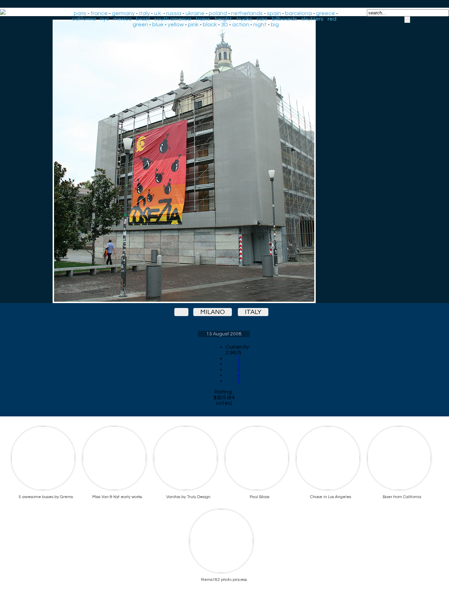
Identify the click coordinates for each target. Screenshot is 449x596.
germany (123, 13)
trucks (244, 19)
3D (224, 24)
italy (144, 13)
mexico (122, 19)
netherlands (247, 13)
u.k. (158, 13)
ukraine (195, 13)
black (210, 24)
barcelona (298, 13)
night (260, 24)
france (99, 13)
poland (218, 13)
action (240, 24)
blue (157, 24)
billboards (284, 19)
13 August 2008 (223, 334)
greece (325, 13)
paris (80, 13)
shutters (312, 19)
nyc (104, 19)
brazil (143, 19)
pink (193, 24)
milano (212, 312)
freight (223, 19)
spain (274, 13)
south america (172, 19)
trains (202, 19)
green (140, 24)
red (332, 19)
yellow (176, 24)
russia (173, 13)
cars (262, 19)
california (84, 19)
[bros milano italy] (223, 161)
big (275, 24)
